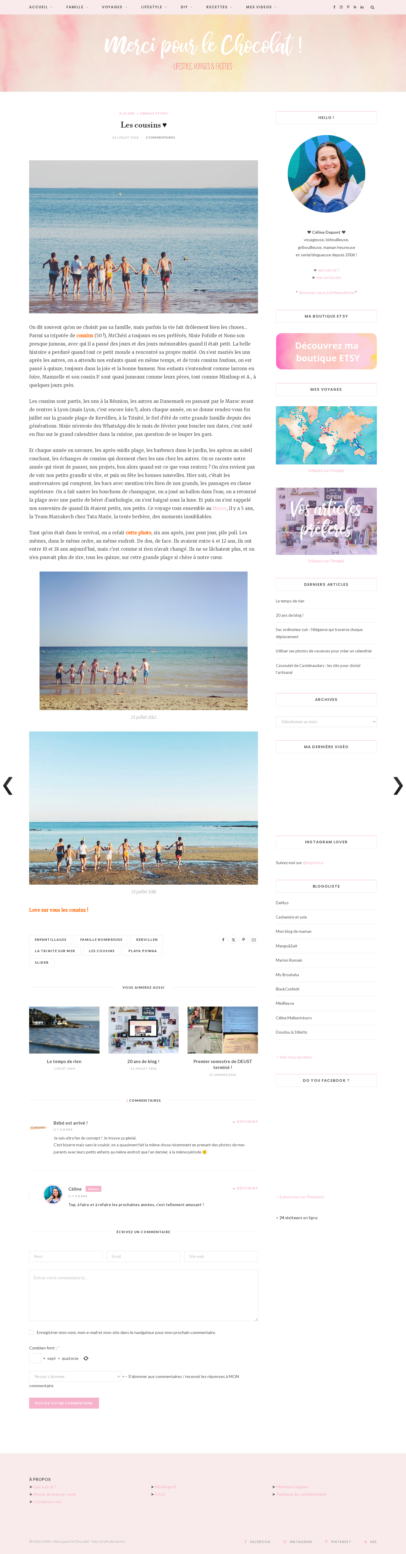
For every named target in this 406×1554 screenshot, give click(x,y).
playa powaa (142, 951)
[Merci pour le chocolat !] (203, 53)
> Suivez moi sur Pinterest (300, 1196)
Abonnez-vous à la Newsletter (327, 292)
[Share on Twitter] (233, 939)
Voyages (112, 7)
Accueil (38, 7)
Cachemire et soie (291, 917)
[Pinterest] (243, 939)
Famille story (154, 113)
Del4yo (282, 902)
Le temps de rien (64, 1061)
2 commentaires (160, 137)
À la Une (127, 113)
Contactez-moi (47, 1501)
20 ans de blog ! (143, 1061)
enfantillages (51, 939)
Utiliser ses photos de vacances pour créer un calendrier (324, 651)
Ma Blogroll (165, 1486)
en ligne (298, 1217)
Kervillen (147, 939)
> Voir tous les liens (294, 1056)
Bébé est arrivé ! (70, 1123)
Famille (75, 7)
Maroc (220, 508)
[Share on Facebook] (223, 939)
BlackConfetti (287, 989)
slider (42, 962)
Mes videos (259, 7)
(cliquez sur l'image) (326, 470)
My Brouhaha (287, 974)
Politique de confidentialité (301, 1494)
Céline (75, 1189)
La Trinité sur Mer (55, 951)
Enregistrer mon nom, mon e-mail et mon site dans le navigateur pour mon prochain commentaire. (126, 1332)
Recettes (217, 7)
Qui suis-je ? (45, 1486)
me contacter (328, 277)
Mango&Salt (286, 946)
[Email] (253, 939)
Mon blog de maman (293, 931)
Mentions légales (292, 1486)
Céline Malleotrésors (294, 1017)
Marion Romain (289, 960)
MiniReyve (285, 1003)
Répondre (247, 1121)
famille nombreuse (101, 939)
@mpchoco (313, 862)
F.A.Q (160, 1494)
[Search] (372, 7)
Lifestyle (151, 7)
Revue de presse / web (55, 1494)
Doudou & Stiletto (291, 1032)
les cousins (102, 951)
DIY (184, 7)
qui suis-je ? (328, 269)
